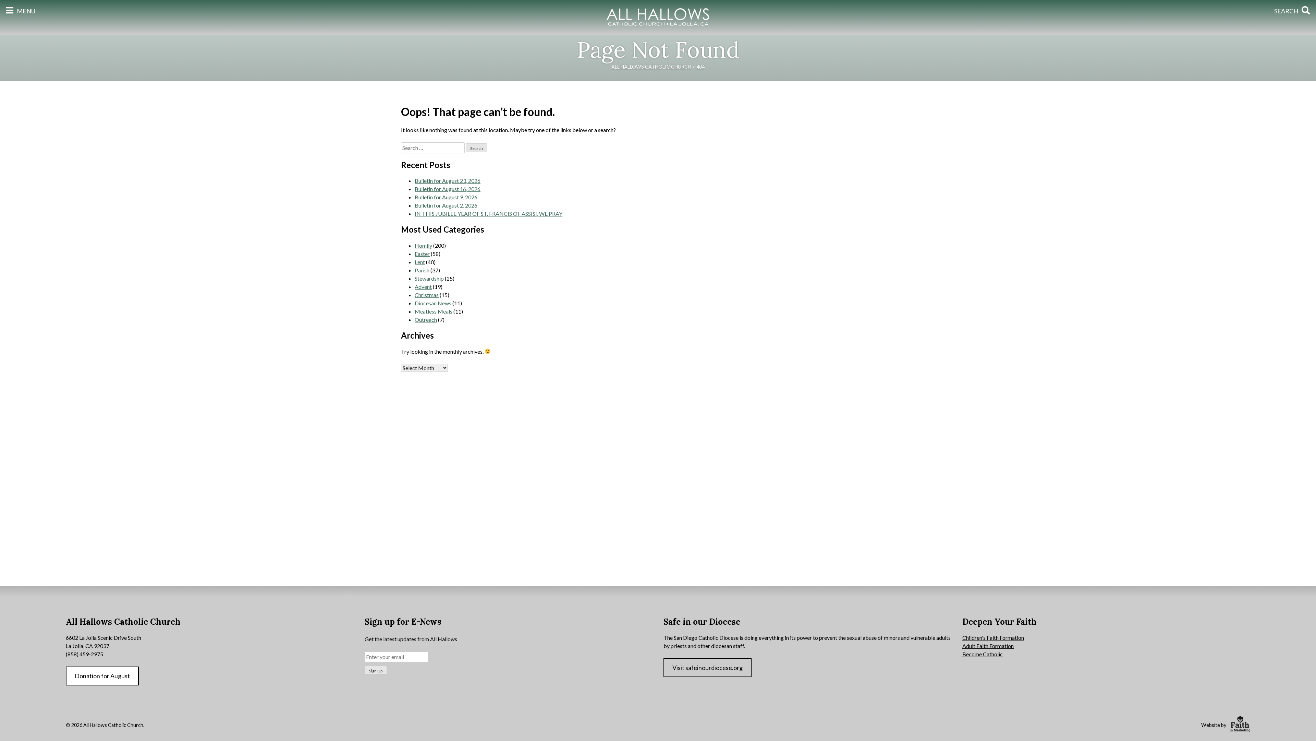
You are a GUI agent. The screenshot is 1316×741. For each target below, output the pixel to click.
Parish (422, 270)
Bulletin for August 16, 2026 (447, 189)
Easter (422, 253)
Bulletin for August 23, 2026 (447, 180)
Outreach (426, 319)
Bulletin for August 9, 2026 (446, 197)
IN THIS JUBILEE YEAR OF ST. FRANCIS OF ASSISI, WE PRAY (488, 213)
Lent (420, 262)
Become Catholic (982, 654)
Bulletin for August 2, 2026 (446, 205)
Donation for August (102, 676)
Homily (423, 245)
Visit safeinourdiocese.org (707, 667)
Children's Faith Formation (993, 637)
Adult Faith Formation (988, 646)
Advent (423, 286)
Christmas (427, 295)
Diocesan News (433, 303)
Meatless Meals (433, 311)
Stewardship (429, 278)
